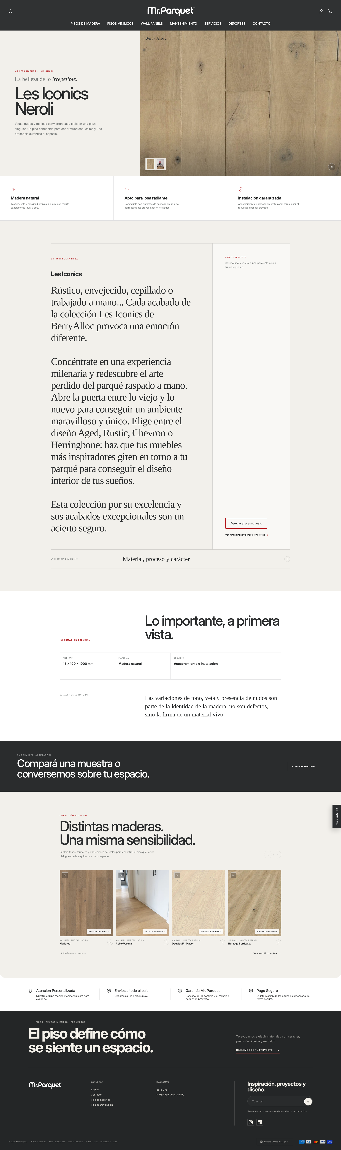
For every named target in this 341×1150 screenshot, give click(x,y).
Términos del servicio (75, 1142)
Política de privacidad (57, 1142)
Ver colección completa (265, 953)
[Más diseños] (277, 854)
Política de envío (92, 1142)
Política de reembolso (38, 1142)
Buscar (95, 1089)
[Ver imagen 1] (151, 164)
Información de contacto (109, 1142)
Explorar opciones (306, 766)
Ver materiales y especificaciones (247, 535)
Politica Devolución (102, 1104)
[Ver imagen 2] (160, 164)
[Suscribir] (308, 1101)
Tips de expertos (100, 1099)
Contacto (96, 1094)
